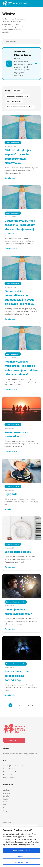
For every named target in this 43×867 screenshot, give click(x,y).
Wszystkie (17, 90)
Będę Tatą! (11, 494)
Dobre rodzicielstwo (14, 101)
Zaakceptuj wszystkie (21, 850)
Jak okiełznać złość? (18, 551)
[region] (21, 847)
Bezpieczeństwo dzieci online (17, 96)
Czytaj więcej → (11, 178)
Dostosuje (21, 856)
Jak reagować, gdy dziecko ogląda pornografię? (17, 676)
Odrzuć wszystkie (21, 862)
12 (28, 705)
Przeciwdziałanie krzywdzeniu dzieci (20, 107)
